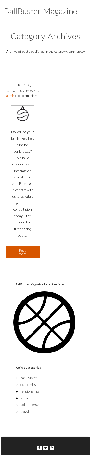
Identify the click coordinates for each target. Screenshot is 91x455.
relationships (30, 391)
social (24, 398)
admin (10, 96)
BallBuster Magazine (40, 11)
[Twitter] (45, 448)
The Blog (23, 84)
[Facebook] (39, 448)
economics (28, 384)
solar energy (29, 405)
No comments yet (27, 96)
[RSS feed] (52, 448)
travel (24, 411)
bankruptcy (28, 378)
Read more (22, 252)
